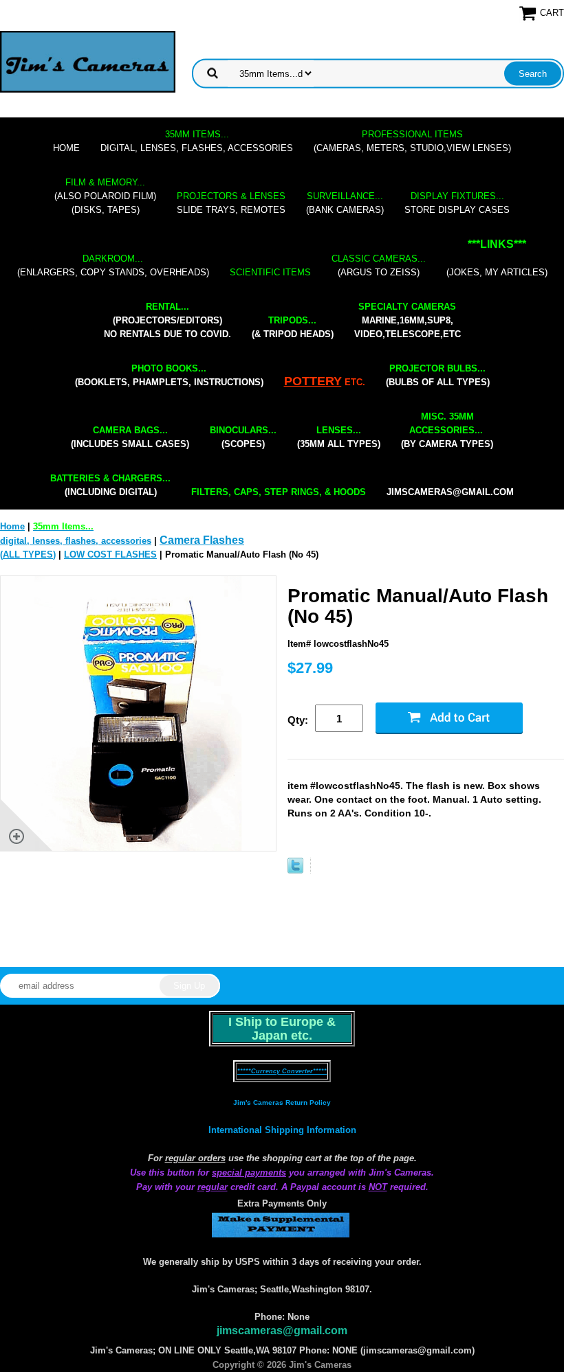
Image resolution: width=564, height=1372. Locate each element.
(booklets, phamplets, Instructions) (169, 375)
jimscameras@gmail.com (450, 492)
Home (66, 148)
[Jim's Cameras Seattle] (87, 61)
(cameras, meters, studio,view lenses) (412, 141)
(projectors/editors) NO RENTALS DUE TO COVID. (167, 320)
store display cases (457, 203)
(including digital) (110, 485)
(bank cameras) (345, 203)
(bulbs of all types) (438, 375)
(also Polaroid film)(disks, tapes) (105, 196)
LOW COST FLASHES (110, 554)
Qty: (298, 720)
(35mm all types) (338, 437)
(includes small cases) (130, 437)
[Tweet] (295, 870)
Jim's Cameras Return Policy (282, 1102)
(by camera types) (447, 430)
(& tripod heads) (293, 327)
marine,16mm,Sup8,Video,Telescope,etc (407, 320)
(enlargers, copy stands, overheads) (113, 265)
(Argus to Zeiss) (379, 265)
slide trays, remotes (231, 203)
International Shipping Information (282, 1130)
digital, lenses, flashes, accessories (196, 141)
